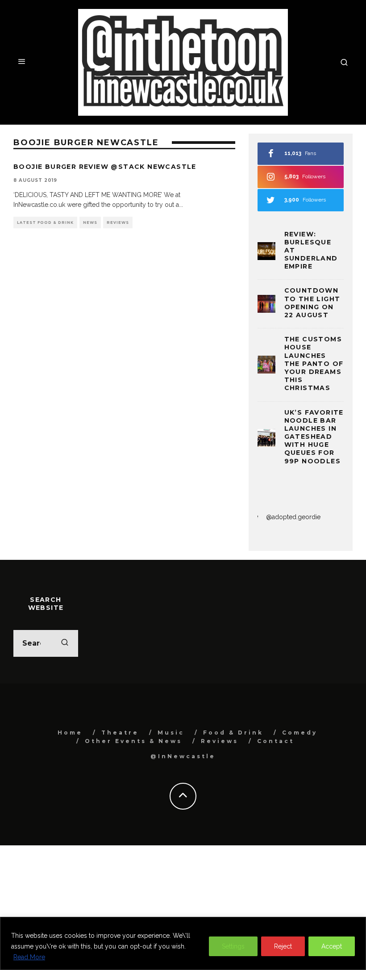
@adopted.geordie (293, 517)
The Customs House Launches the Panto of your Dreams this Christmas (314, 363)
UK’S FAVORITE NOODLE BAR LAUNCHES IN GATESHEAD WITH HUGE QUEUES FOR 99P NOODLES (314, 436)
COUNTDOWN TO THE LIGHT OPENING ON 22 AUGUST (312, 302)
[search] (64, 643)
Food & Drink (233, 732)
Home (70, 732)
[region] (183, 943)
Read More (29, 957)
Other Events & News (133, 741)
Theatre (120, 732)
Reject (283, 946)
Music (171, 732)
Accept (331, 946)
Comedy (299, 732)
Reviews (118, 222)
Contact (275, 741)
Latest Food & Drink (45, 222)
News (90, 222)
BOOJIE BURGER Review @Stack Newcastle (104, 167)
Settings (233, 946)
